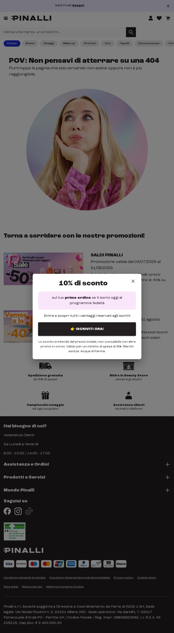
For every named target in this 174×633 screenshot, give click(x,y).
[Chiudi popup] (133, 281)
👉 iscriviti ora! (87, 329)
